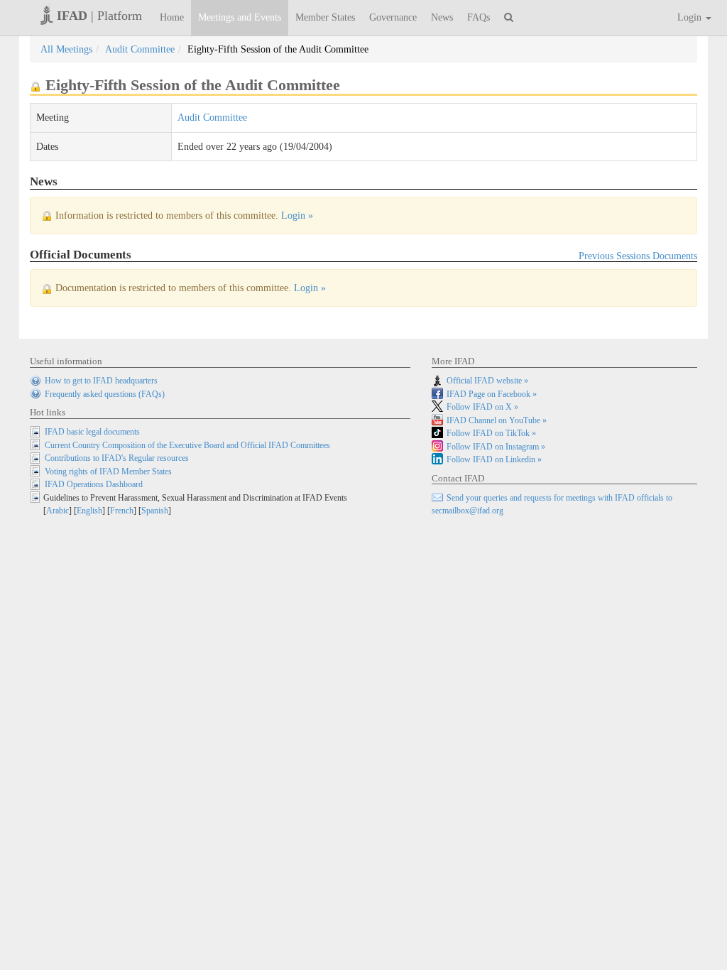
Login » (297, 215)
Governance (393, 17)
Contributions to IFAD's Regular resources (117, 458)
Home (172, 17)
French (121, 511)
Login (690, 17)
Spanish (154, 511)
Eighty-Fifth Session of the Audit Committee (277, 49)
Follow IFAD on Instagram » (496, 447)
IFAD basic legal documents (92, 432)
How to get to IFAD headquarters (101, 381)
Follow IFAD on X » (482, 407)
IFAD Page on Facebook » (492, 394)
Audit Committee (140, 49)
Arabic (57, 511)
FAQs (478, 17)
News (442, 17)
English (89, 511)
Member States (325, 17)
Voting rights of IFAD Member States (108, 471)
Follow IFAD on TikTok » (491, 433)
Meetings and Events (239, 17)
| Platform (99, 16)
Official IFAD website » (487, 381)
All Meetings (66, 49)
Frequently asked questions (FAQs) (105, 394)
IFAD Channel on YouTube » (497, 420)
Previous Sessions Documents (638, 256)
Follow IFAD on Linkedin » (494, 459)
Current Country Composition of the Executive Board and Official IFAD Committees (187, 445)
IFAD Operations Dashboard (94, 484)
